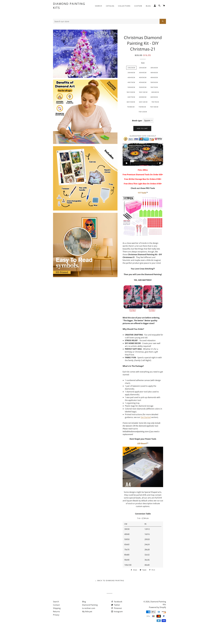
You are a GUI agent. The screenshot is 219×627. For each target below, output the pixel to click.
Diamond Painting (90, 605)
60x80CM (142, 97)
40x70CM (131, 82)
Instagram (118, 611)
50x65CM (142, 87)
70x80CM (131, 107)
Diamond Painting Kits (69, 6)
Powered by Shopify (157, 607)
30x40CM (131, 73)
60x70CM (131, 97)
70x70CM (155, 102)
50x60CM (131, 87)
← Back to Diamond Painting (109, 580)
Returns (56, 611)
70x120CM (143, 112)
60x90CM (154, 97)
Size (143, 63)
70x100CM (154, 107)
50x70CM (154, 87)
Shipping (57, 608)
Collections (124, 6)
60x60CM (155, 92)
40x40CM (154, 73)
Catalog (110, 6)
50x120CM (143, 92)
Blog (148, 6)
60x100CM (131, 102)
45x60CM (142, 82)
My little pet (87, 611)
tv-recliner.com (88, 608)
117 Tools (142, 193)
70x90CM (142, 107)
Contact (56, 605)
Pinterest (117, 608)
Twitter (116, 605)
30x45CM (142, 73)
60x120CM (143, 102)
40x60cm (154, 77)
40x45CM (131, 77)
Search (98, 6)
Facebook (117, 601)
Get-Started (146, 417)
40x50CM (142, 77)
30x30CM (154, 68)
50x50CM (154, 82)
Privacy (56, 615)
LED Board (142, 443)
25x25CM (131, 68)
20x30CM (142, 68)
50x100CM (131, 92)
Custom (138, 6)
